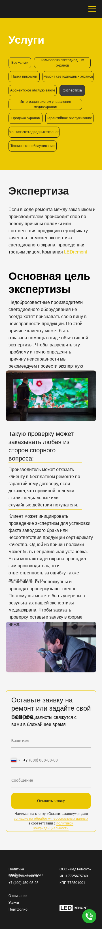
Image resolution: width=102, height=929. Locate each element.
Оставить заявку (51, 801)
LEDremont (75, 252)
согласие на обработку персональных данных (51, 819)
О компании (17, 896)
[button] (89, 916)
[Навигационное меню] (92, 9)
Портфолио (17, 909)
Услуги (13, 903)
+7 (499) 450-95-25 (23, 883)
